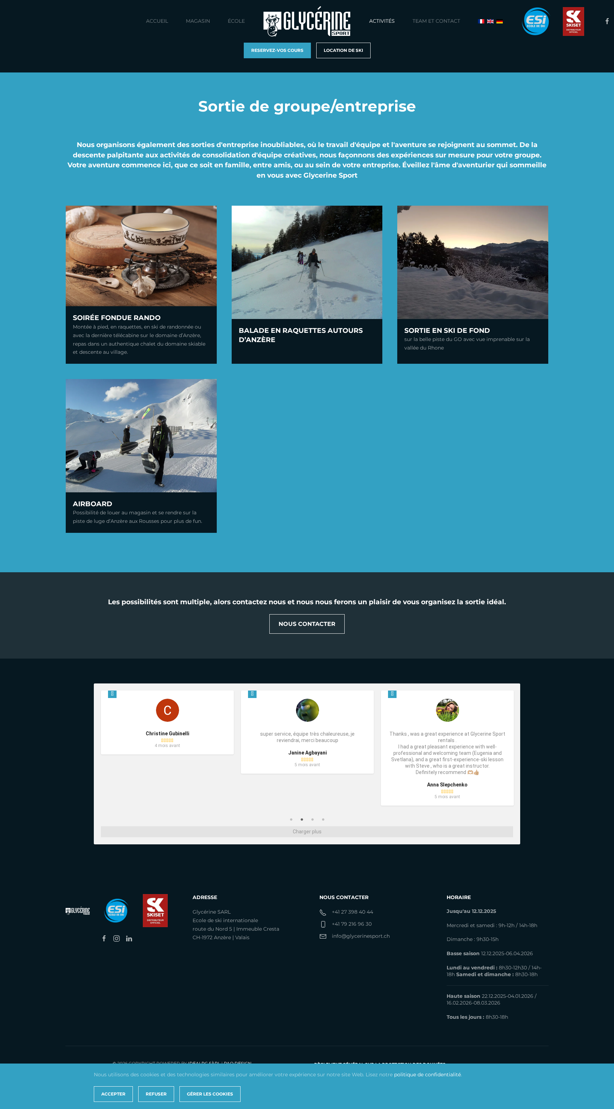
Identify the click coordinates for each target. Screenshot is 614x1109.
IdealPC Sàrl (204, 1063)
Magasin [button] (198, 21)
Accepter (113, 1094)
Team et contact (436, 21)
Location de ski (343, 50)
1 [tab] (291, 819)
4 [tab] (323, 819)
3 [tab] (312, 819)
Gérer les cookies (210, 1094)
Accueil (157, 21)
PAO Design (238, 1063)
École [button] (236, 21)
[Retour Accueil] (307, 21)
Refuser (156, 1094)
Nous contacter (307, 624)
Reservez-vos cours (277, 50)
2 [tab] (301, 819)
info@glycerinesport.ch (361, 936)
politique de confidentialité (427, 1074)
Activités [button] (382, 21)
